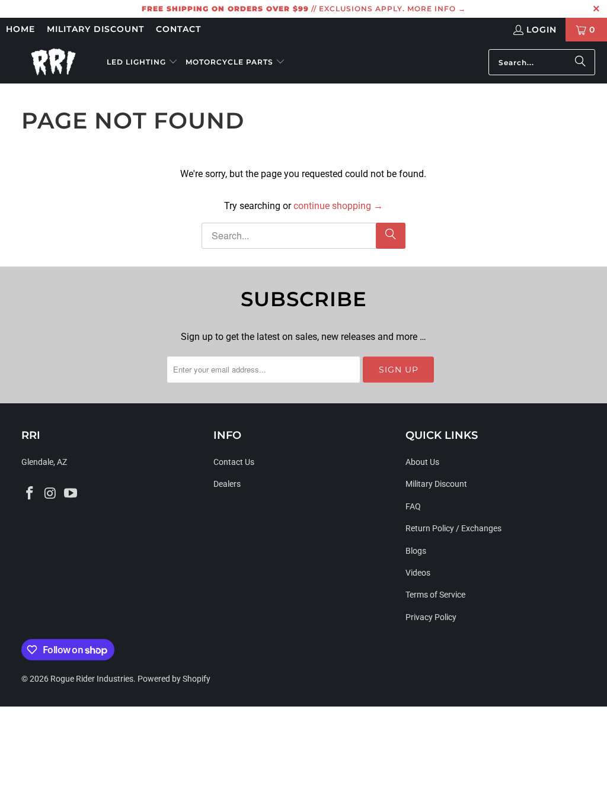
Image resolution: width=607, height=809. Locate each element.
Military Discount (95, 29)
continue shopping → (338, 205)
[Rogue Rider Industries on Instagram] (50, 494)
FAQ (413, 506)
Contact (178, 29)
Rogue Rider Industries (91, 678)
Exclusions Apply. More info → (392, 8)
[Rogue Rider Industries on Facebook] (30, 494)
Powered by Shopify (174, 678)
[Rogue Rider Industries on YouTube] (71, 494)
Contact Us (233, 462)
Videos (417, 572)
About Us (422, 462)
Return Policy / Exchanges (453, 528)
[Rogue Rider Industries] (53, 62)
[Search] (580, 62)
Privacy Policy (430, 617)
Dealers (227, 484)
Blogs (415, 551)
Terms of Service (435, 594)
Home (20, 29)
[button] (142, 62)
